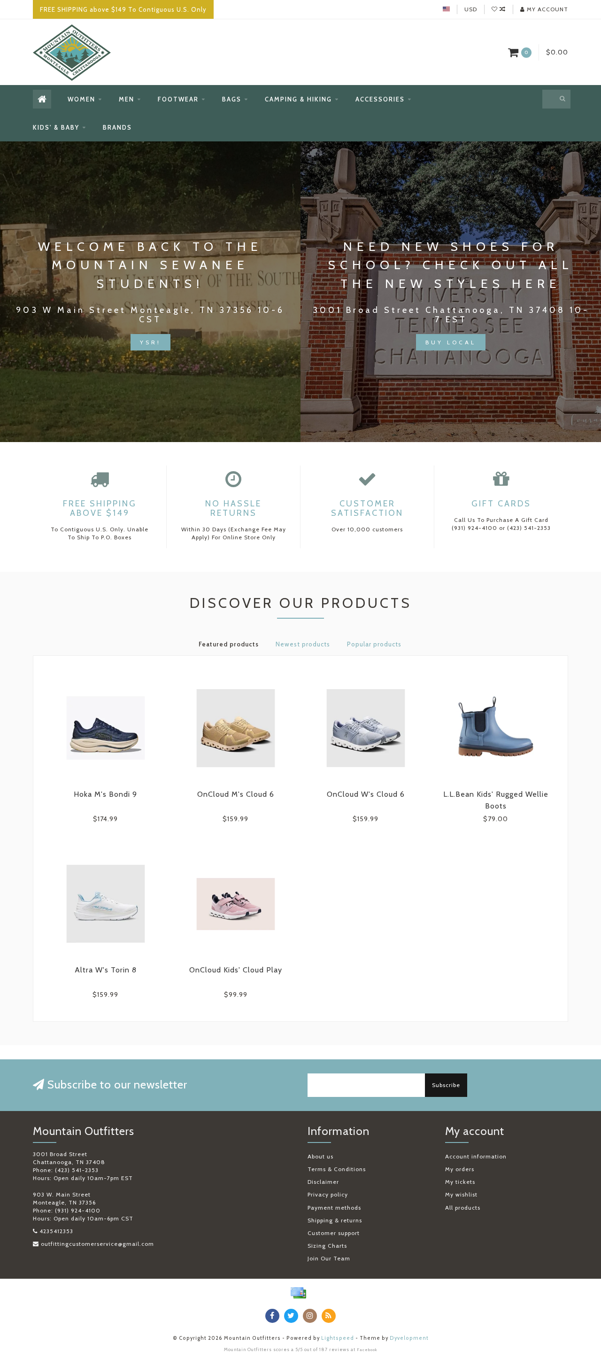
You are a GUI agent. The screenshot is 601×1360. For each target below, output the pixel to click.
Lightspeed (337, 1338)
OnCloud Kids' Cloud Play (235, 969)
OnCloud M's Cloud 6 (235, 794)
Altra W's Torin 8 (106, 969)
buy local (450, 342)
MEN (126, 99)
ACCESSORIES (380, 99)
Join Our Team (329, 1258)
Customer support (334, 1232)
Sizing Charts (327, 1245)
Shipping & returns (335, 1220)
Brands (117, 127)
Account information (476, 1156)
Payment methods (334, 1207)
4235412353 (56, 1231)
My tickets (460, 1181)
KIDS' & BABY (56, 127)
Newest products (303, 644)
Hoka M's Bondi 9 (105, 794)
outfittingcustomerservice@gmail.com (97, 1243)
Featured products (229, 644)
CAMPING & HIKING (298, 99)
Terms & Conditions (337, 1169)
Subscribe (446, 1084)
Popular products (374, 644)
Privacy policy (328, 1194)
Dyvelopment (409, 1338)
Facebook (367, 1349)
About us (320, 1156)
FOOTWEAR (178, 99)
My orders (459, 1169)
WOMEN (81, 99)
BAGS (231, 99)
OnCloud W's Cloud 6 (366, 794)
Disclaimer (323, 1181)
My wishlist (461, 1194)
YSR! (150, 342)
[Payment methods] (298, 1293)
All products (462, 1207)
